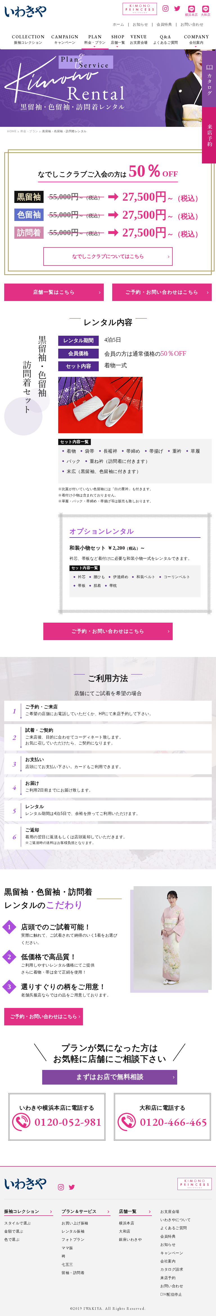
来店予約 (168, 1278)
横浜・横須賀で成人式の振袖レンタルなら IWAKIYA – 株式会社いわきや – (25, 11)
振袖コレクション (21, 1211)
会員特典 (164, 24)
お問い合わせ (192, 24)
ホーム (118, 24)
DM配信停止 (171, 1295)
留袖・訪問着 (73, 1273)
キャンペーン (171, 1253)
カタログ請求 (171, 1269)
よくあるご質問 (173, 1228)
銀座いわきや (130, 1240)
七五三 (67, 1265)
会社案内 (168, 1261)
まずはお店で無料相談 (109, 1076)
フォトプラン (73, 1240)
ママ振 (67, 1248)
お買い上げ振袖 (75, 1223)
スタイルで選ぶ (17, 1223)
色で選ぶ (11, 1240)
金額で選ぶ (13, 1231)
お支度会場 (169, 1212)
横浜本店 (126, 1223)
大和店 (124, 1231)
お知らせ (140, 24)
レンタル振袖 (73, 1231)
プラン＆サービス (79, 1211)
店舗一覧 (127, 1211)
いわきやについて (175, 1220)
